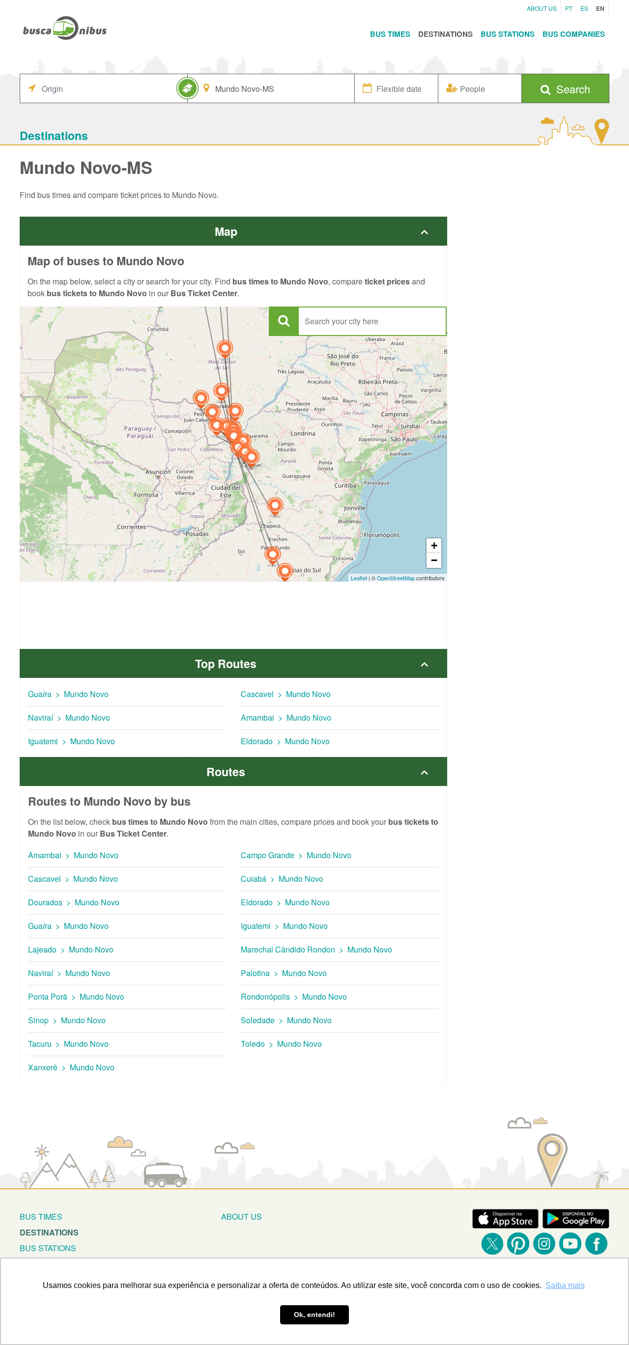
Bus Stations (508, 33)
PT (568, 8)
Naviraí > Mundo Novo (69, 717)
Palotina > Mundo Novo (284, 973)
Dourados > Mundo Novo (73, 902)
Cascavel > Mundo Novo (286, 694)
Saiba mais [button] (565, 1285)
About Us (542, 8)
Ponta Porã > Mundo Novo (76, 996)
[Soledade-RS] (272, 556)
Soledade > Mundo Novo (286, 1020)
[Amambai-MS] (212, 414)
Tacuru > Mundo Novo (68, 1043)
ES (584, 8)
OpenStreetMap (396, 578)
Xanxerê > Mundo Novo (71, 1067)
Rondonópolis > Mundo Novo (294, 996)
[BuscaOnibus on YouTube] (570, 1244)
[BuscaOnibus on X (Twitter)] (492, 1244)
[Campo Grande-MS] (225, 350)
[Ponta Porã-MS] (201, 400)
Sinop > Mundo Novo (67, 1020)
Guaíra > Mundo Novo (68, 694)
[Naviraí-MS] (235, 413)
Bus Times (390, 33)
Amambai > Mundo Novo (286, 717)
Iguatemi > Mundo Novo (71, 741)
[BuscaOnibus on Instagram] (544, 1244)
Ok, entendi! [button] (314, 1314)
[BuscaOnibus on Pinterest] (518, 1244)
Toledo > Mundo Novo (281, 1043)
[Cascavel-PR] (251, 459)
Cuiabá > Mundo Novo (282, 878)
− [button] (434, 560)
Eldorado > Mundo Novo (285, 741)
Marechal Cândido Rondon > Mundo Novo (316, 949)
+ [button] (434, 545)
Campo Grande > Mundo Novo (296, 855)
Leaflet (359, 578)
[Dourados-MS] (221, 393)
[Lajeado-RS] (285, 573)
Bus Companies (574, 33)
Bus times (41, 1216)
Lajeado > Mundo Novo (71, 949)
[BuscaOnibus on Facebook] (596, 1244)
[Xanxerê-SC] (275, 507)
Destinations (445, 33)
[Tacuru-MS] (216, 427)
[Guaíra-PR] (234, 438)
